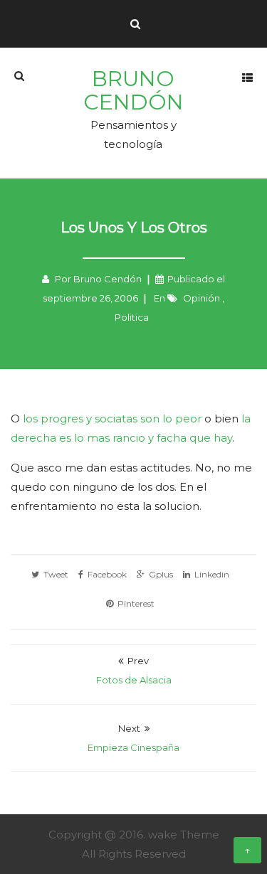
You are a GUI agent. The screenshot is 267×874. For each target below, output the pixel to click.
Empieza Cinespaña (133, 747)
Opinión (201, 298)
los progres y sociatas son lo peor (112, 418)
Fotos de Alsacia (134, 680)
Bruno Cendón (133, 89)
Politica (132, 317)
